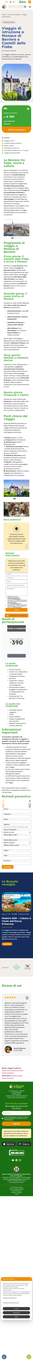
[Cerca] (25, 7)
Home (4, 14)
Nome (6, 809)
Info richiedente (3, 805)
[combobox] (15, 7)
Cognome (7, 814)
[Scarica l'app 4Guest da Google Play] (24, 1144)
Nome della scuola (10, 835)
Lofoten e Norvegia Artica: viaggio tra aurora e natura (16, 921)
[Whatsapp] (29, 2)
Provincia (7, 860)
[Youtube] (13, 1160)
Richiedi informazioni (17, 656)
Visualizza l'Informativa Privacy (11, 1302)
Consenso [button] (13, 1192)
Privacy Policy (14, 1187)
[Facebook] (16, 1160)
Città (5, 855)
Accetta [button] (16, 1308)
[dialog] (16, 1298)
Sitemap (19, 1192)
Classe (6, 850)
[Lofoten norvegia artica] (16, 902)
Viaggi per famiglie (7, 927)
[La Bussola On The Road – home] (4, 7)
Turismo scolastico (14, 14)
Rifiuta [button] (16, 1316)
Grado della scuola (10, 840)
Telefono (7, 824)
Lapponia (14, 895)
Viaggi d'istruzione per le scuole (12, 1070)
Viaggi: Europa (17, 1075)
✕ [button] (29, 1279)
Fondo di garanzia (16, 1190)
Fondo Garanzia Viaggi (15, 1179)
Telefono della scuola (11, 845)
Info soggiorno (30, 805)
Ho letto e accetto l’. (13, 597)
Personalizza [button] (16, 1312)
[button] (13, 498)
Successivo (7, 867)
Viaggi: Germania (8, 1078)
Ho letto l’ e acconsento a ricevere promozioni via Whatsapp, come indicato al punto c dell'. (17, 605)
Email (6, 819)
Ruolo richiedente (10, 829)
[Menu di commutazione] (30, 7)
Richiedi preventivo (16, 130)
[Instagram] (20, 1160)
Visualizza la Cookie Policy (10, 1298)
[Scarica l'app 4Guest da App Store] (9, 1144)
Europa (7, 895)
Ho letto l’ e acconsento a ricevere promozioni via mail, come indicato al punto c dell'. (17, 600)
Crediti (17, 1194)
